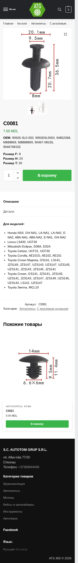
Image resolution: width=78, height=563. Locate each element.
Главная (8, 23)
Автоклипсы (38, 23)
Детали (8, 211)
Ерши (27, 406)
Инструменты (12, 511)
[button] (17, 173)
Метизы (8, 497)
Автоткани (10, 518)
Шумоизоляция (14, 483)
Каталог (22, 23)
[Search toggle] (59, 9)
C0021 (10, 411)
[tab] (37, 202)
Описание (11, 201)
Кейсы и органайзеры (18, 504)
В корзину (47, 175)
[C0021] (37, 367)
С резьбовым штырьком (52, 308)
